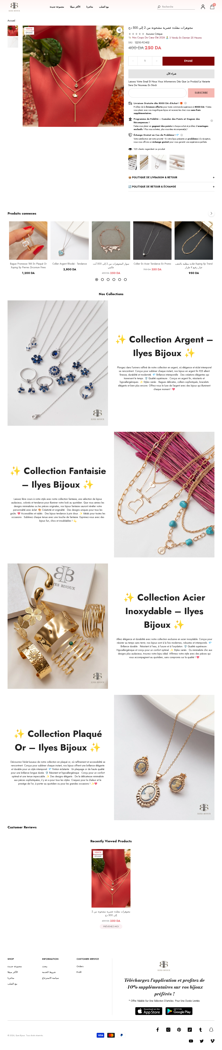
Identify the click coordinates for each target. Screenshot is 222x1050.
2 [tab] (102, 279)
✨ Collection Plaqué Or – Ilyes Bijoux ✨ (58, 740)
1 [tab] (96, 279)
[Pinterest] (179, 1029)
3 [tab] (108, 279)
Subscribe (201, 92)
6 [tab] (125, 279)
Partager (119, 30)
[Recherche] (176, 7)
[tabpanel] (28, 248)
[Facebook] (157, 1029)
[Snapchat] (211, 1029)
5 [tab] (119, 279)
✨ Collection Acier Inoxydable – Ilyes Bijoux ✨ (164, 611)
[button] (58, 7)
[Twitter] (201, 1041)
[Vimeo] (212, 1041)
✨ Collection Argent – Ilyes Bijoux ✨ (164, 346)
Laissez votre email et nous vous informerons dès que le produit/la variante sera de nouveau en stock (169, 83)
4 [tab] (114, 279)
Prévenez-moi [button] (111, 926)
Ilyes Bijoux (20, 1035)
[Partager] (119, 30)
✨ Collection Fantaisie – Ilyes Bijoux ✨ (58, 477)
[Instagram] (168, 1029)
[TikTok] (190, 1029)
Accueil (11, 20)
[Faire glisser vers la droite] (211, 213)
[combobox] (178, 6)
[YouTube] (191, 1041)
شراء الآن (171, 73)
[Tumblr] (200, 1029)
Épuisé (188, 61)
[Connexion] (203, 7)
